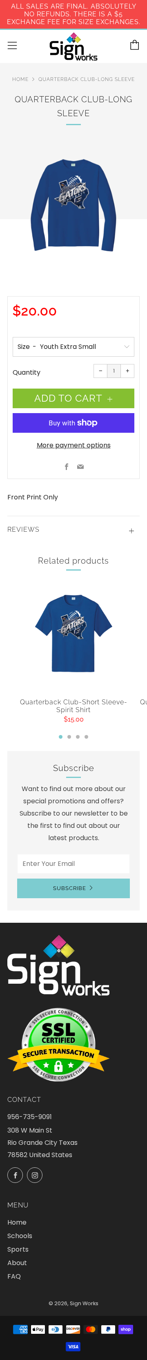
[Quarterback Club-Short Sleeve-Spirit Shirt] (73, 635)
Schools (19, 1236)
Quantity (26, 372)
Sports (18, 1249)
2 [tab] (69, 737)
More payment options (74, 445)
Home (20, 79)
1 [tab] (60, 737)
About (17, 1263)
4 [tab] (86, 737)
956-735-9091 (29, 1117)
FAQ (14, 1276)
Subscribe (69, 888)
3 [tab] (78, 737)
